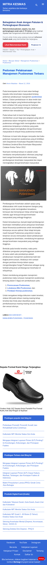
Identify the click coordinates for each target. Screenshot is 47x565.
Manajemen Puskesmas (13, 318)
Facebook (11, 542)
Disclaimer (27, 551)
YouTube (23, 542)
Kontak (17, 554)
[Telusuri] (36, 5)
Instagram (35, 542)
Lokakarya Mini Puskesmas (19, 288)
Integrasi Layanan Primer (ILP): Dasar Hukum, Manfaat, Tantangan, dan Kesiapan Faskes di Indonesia (21, 475)
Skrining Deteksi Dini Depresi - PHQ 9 (18, 529)
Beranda (13, 547)
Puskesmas (28, 318)
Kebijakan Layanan (29, 547)
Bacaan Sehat (15, 315)
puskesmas (37, 97)
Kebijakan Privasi (11, 551)
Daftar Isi (29, 554)
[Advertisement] (23, 346)
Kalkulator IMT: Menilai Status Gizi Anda (19, 434)
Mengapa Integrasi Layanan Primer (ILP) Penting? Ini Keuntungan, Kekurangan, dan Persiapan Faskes (23, 443)
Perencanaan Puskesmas (18, 285)
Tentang (39, 551)
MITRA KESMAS (14, 4)
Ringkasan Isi (36, 45)
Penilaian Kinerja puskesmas (19, 291)
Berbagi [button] (41, 558)
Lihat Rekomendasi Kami (15, 45)
